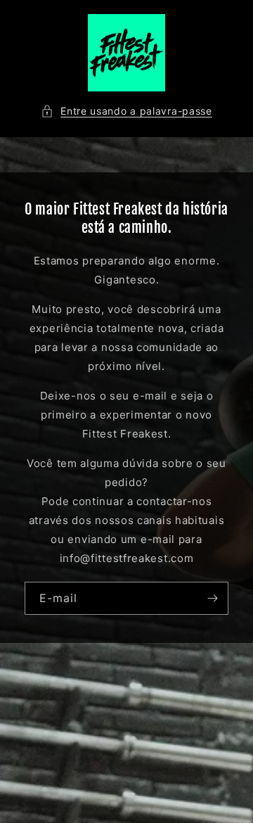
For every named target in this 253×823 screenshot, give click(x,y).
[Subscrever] (212, 598)
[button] (126, 111)
